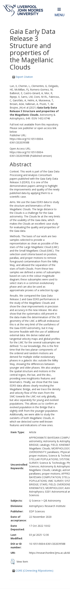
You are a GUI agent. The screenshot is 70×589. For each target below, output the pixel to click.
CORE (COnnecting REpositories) (34, 570)
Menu (59, 15)
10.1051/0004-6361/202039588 (47, 543)
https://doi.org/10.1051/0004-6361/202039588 (27, 140)
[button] (13, 561)
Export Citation (24, 76)
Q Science (35, 500)
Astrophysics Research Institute (47, 506)
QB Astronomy (52, 500)
